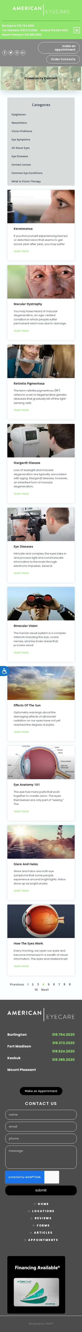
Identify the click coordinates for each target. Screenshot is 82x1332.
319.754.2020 (63, 1034)
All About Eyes (21, 147)
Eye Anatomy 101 (27, 785)
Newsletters (19, 122)
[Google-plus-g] (22, 52)
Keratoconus (23, 229)
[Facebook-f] (4, 52)
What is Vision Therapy (26, 181)
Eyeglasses (19, 114)
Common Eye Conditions (27, 173)
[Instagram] (16, 52)
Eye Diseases (23, 547)
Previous (17, 984)
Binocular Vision (25, 626)
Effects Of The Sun (27, 705)
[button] (77, 30)
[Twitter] (10, 52)
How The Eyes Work (28, 944)
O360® (49, 1323)
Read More (21, 251)
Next (45, 990)
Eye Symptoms (21, 139)
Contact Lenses (21, 164)
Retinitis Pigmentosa (29, 384)
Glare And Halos (26, 864)
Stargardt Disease (27, 463)
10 (36, 990)
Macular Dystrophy (28, 304)
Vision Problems (22, 131)
